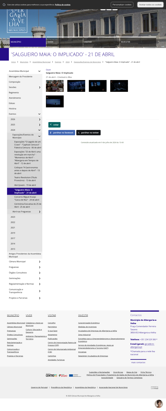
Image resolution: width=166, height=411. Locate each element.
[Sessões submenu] (39, 87)
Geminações (14, 278)
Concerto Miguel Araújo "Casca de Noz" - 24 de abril (26, 198)
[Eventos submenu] (39, 114)
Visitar (88, 42)
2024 (68, 62)
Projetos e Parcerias (18, 298)
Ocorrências (118, 372)
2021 (13, 227)
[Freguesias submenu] (39, 267)
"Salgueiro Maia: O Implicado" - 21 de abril (25, 191)
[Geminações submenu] (39, 278)
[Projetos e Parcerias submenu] (39, 298)
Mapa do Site (132, 372)
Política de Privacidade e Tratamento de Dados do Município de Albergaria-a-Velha (120, 375)
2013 (13, 249)
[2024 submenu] (39, 130)
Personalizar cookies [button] (122, 4)
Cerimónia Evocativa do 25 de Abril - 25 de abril (27, 205)
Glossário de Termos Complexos (129, 378)
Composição (14, 82)
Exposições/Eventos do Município (87, 62)
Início (13, 62)
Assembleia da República (85, 387)
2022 (13, 222)
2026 (13, 119)
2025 (13, 124)
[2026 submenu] (39, 119)
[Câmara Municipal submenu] (39, 261)
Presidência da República (61, 387)
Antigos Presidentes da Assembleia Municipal (25, 255)
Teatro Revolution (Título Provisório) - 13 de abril (25, 179)
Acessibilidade (107, 378)
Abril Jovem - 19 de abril (25, 185)
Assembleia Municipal (42, 62)
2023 (13, 217)
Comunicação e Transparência (16, 291)
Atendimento (15, 98)
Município (16, 42)
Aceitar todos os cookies (150, 4)
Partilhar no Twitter (90, 132)
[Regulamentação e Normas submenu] (39, 284)
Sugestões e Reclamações (99, 372)
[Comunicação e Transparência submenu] (39, 291)
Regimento (14, 92)
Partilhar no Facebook (63, 132)
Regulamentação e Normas (21, 284)
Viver (50, 42)
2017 (13, 238)
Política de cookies (62, 4)
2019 (13, 233)
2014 (13, 243)
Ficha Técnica (146, 372)
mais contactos (138, 362)
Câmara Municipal (17, 261)
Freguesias (14, 267)
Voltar (56, 124)
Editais (12, 103)
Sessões (12, 87)
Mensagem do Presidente (20, 76)
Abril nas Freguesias (22, 211)
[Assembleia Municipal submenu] (39, 71)
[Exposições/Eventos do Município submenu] (39, 136)
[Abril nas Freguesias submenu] (39, 211)
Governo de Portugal (39, 387)
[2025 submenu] (39, 124)
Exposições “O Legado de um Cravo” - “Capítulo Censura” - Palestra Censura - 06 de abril (27, 144)
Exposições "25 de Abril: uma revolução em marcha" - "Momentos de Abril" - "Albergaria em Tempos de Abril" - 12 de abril (27, 157)
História (12, 108)
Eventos (58, 62)
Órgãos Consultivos (18, 272)
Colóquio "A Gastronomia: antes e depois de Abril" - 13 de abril (27, 170)
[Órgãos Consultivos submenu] (39, 272)
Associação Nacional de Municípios (113, 387)
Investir (125, 42)
